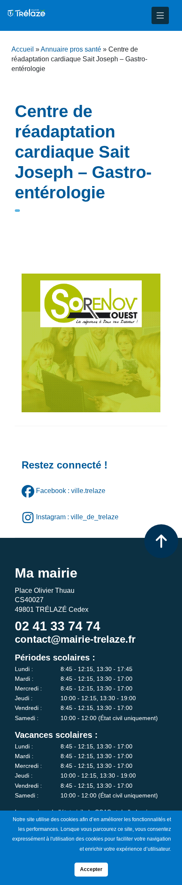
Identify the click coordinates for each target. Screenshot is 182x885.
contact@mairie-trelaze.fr (75, 639)
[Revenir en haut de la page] (161, 541)
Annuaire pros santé (71, 49)
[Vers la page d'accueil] (26, 15)
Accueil (22, 49)
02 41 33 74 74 (57, 626)
